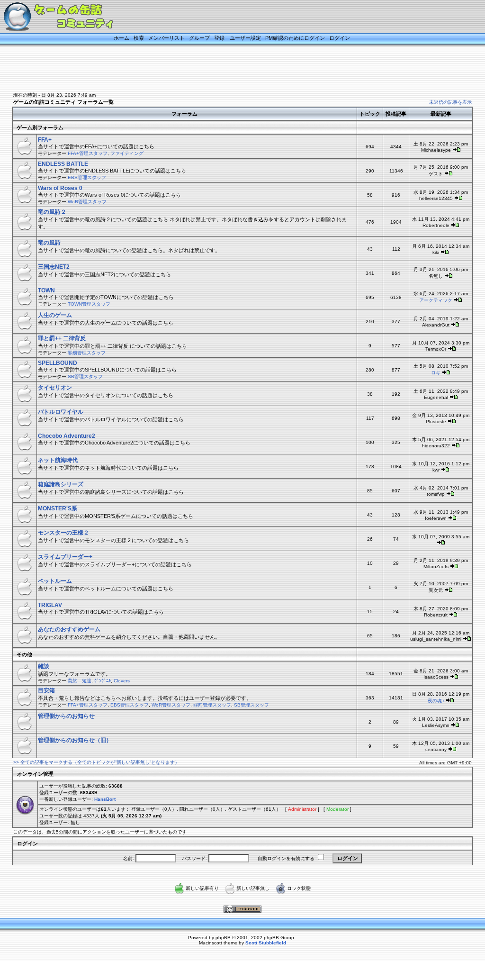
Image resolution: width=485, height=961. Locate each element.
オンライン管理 (35, 774)
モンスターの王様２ (63, 532)
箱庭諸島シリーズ (60, 484)
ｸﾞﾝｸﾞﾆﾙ (102, 680)
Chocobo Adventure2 (66, 436)
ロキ (435, 372)
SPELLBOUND (57, 363)
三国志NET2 (54, 266)
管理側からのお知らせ (66, 716)
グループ (199, 38)
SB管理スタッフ (85, 376)
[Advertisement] (230, 69)
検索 (139, 38)
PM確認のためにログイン (295, 38)
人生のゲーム (55, 315)
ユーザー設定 (245, 38)
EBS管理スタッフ (87, 177)
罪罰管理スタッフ (87, 352)
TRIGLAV (50, 605)
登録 (219, 38)
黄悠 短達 (79, 680)
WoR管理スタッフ (87, 201)
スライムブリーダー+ (65, 556)
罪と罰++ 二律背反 (62, 338)
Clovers (122, 680)
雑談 (43, 666)
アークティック (435, 300)
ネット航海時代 (58, 460)
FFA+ (45, 139)
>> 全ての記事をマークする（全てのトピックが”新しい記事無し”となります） (96, 762)
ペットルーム (55, 581)
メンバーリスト (166, 38)
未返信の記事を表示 (450, 102)
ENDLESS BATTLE (63, 164)
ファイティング (127, 153)
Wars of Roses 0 (60, 188)
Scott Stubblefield (265, 942)
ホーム (121, 38)
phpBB (223, 937)
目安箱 (46, 690)
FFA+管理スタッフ (88, 153)
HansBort (105, 799)
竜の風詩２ (52, 212)
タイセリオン (55, 387)
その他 (24, 654)
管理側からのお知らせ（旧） (75, 740)
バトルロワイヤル (60, 411)
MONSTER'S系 (57, 508)
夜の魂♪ (436, 700)
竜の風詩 (49, 242)
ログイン (339, 38)
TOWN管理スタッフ (89, 304)
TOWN (46, 290)
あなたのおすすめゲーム (69, 629)
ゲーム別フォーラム (40, 127)
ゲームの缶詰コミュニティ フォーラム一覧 (63, 102)
